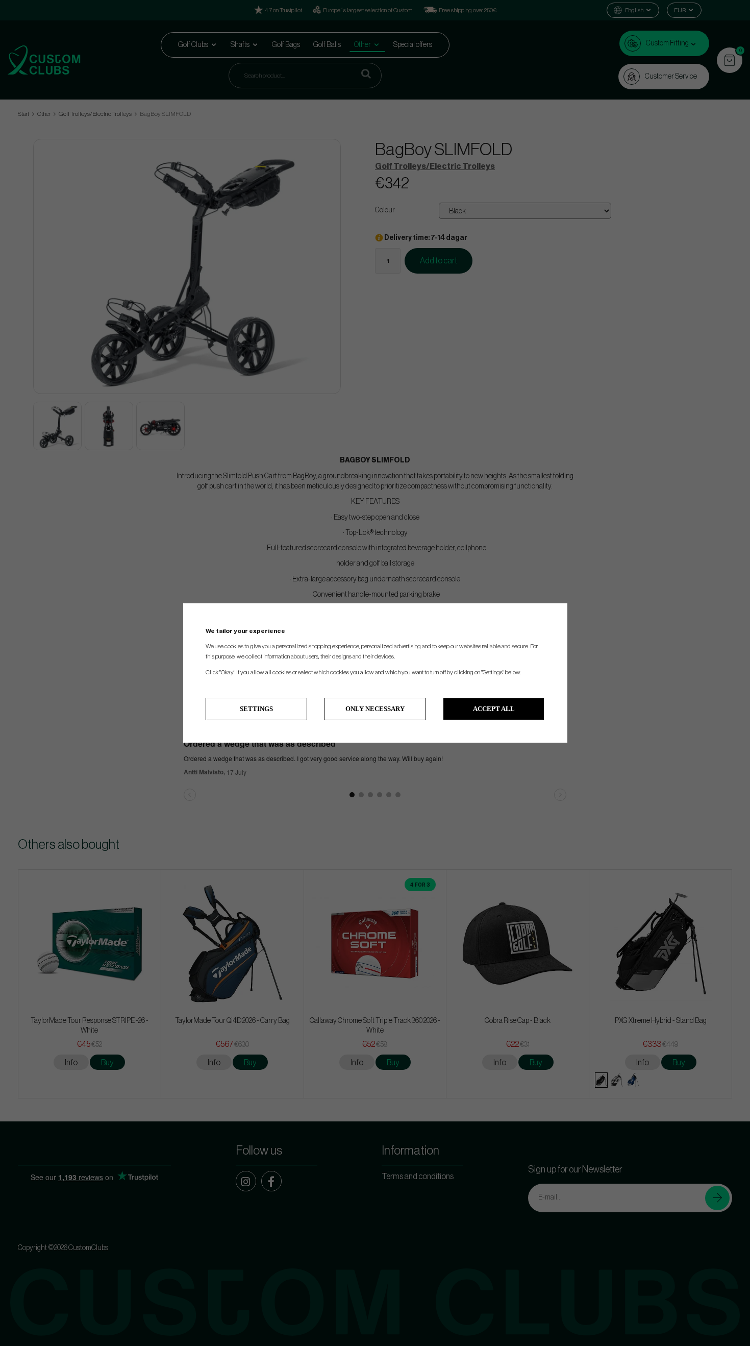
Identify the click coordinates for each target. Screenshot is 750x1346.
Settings (256, 709)
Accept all (494, 709)
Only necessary (375, 709)
